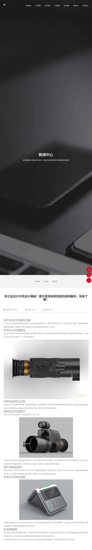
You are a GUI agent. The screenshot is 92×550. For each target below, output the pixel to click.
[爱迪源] (10, 5)
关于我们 (47, 5)
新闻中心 (76, 5)
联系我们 (85, 5)
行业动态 (46, 281)
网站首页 (28, 5)
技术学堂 (54, 281)
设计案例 (38, 5)
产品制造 (57, 5)
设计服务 (66, 5)
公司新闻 (37, 281)
